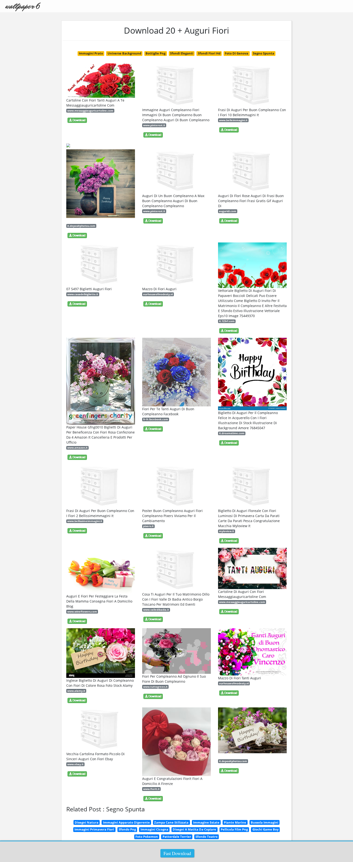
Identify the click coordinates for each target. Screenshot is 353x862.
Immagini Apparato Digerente (126, 822)
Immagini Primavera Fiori (94, 829)
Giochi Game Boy (265, 829)
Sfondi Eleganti (181, 53)
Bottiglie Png (155, 53)
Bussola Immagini (264, 822)
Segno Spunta (263, 53)
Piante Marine (235, 822)
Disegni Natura (86, 822)
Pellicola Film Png (234, 829)
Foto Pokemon (146, 836)
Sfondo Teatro (206, 836)
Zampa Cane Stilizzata (171, 822)
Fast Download (177, 853)
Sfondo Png (127, 829)
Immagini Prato (91, 53)
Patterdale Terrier (177, 836)
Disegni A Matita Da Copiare (194, 829)
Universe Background (124, 53)
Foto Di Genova (236, 53)
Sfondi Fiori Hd (209, 53)
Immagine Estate (206, 822)
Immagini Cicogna (154, 829)
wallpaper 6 (22, 6)
